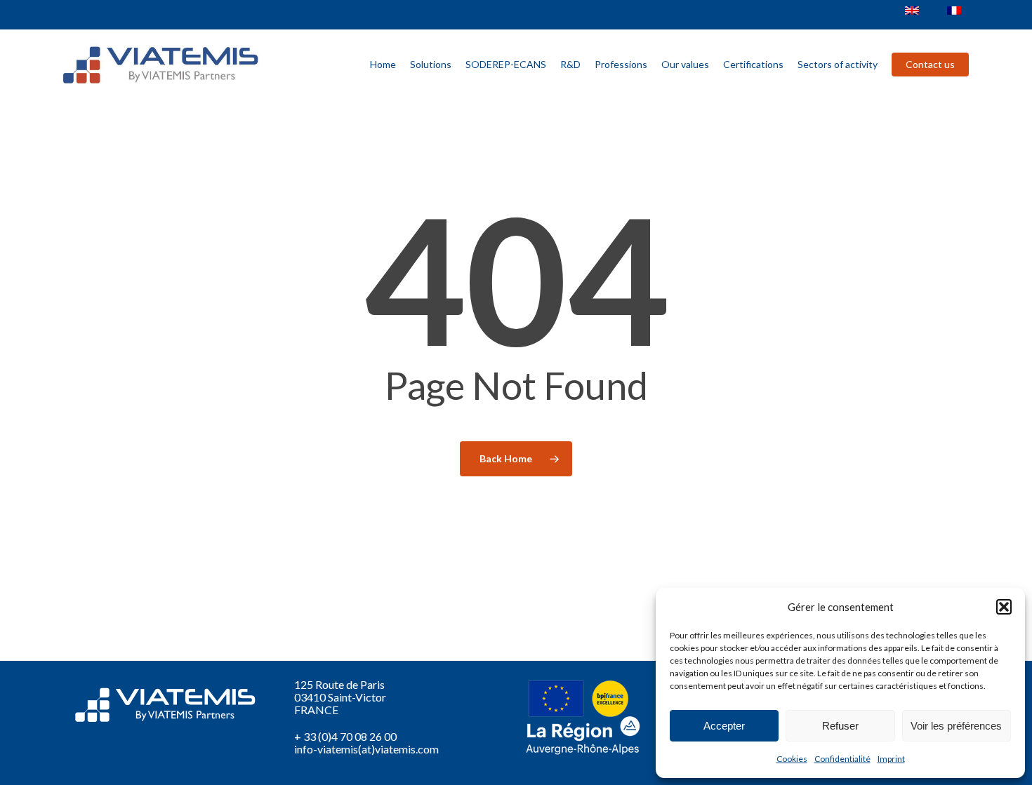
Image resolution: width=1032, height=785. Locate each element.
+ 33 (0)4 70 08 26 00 (345, 736)
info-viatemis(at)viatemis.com (366, 749)
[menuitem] (912, 10)
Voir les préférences (956, 726)
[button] (1004, 607)
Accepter (724, 726)
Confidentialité (842, 758)
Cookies (791, 758)
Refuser (840, 726)
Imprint (891, 758)
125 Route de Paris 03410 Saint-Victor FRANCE (340, 697)
